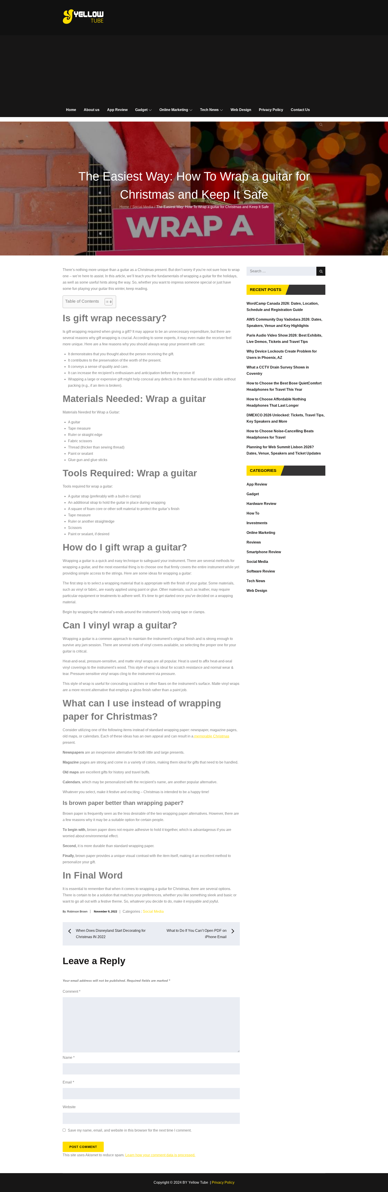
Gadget (141, 110)
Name (69, 1057)
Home (71, 110)
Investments (257, 523)
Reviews (254, 542)
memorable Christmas (211, 736)
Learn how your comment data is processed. (160, 1155)
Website (69, 1107)
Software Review (261, 571)
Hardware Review (261, 504)
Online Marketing (173, 110)
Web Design (241, 110)
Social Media (153, 911)
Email (68, 1082)
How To (253, 513)
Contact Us (300, 110)
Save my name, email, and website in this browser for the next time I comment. (130, 1130)
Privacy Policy (271, 110)
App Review (117, 110)
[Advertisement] (194, 69)
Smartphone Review (264, 552)
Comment (71, 991)
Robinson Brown (77, 911)
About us (91, 110)
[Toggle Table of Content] (106, 302)
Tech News (209, 110)
